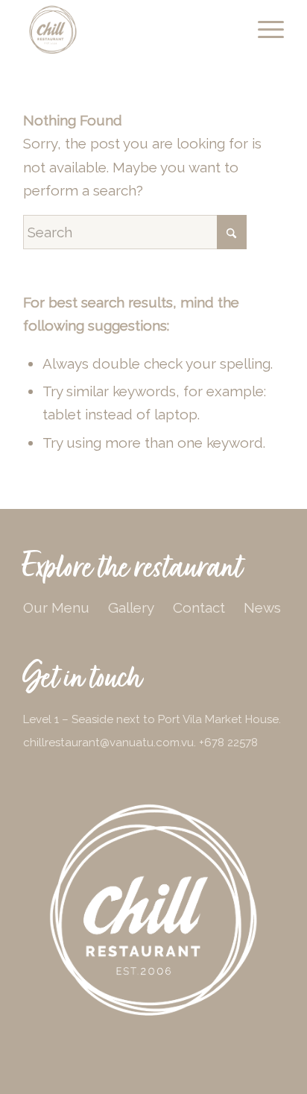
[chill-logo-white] (153, 910)
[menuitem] (263, 30)
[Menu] (263, 30)
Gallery (131, 607)
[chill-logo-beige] (127, 30)
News (262, 607)
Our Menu (56, 607)
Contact (199, 607)
